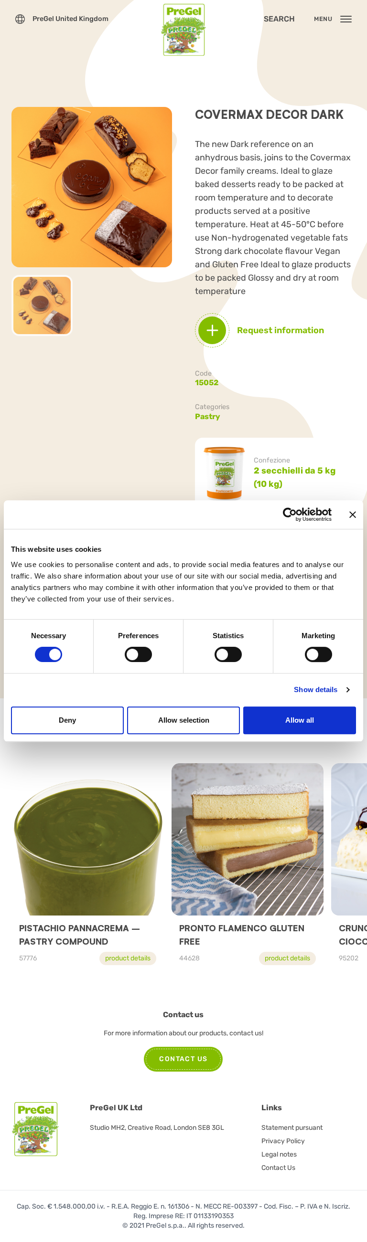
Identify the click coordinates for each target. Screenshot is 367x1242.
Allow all (299, 720)
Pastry (207, 416)
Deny (67, 720)
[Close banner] (352, 514)
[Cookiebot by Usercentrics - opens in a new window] (290, 514)
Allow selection (183, 720)
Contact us (183, 1059)
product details (128, 958)
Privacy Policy (283, 1141)
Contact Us (278, 1168)
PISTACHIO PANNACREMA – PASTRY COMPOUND (79, 935)
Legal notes (279, 1154)
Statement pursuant (292, 1128)
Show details (315, 689)
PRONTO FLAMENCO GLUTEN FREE (241, 935)
